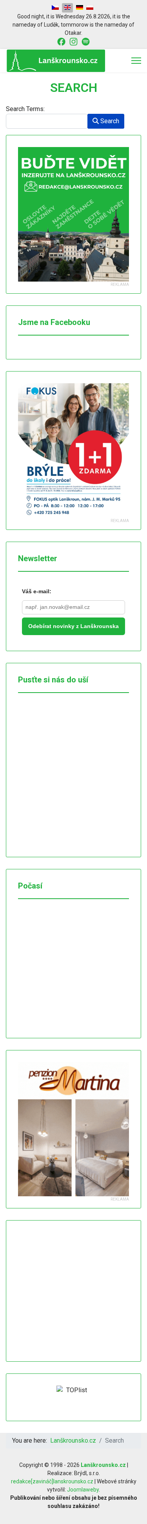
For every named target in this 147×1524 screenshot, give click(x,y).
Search (109, 121)
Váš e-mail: (36, 591)
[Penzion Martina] (73, 1129)
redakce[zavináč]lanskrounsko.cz (52, 1481)
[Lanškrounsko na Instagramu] (73, 41)
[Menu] (136, 60)
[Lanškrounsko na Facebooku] (61, 41)
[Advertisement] (77, 1291)
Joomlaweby (83, 1489)
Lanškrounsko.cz (103, 1465)
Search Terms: (25, 109)
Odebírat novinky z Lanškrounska (73, 626)
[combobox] (47, 121)
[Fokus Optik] (73, 450)
